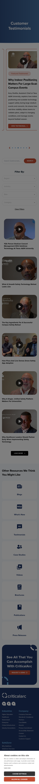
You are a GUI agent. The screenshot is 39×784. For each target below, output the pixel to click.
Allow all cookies (20, 779)
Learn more (7, 768)
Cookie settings (19, 774)
